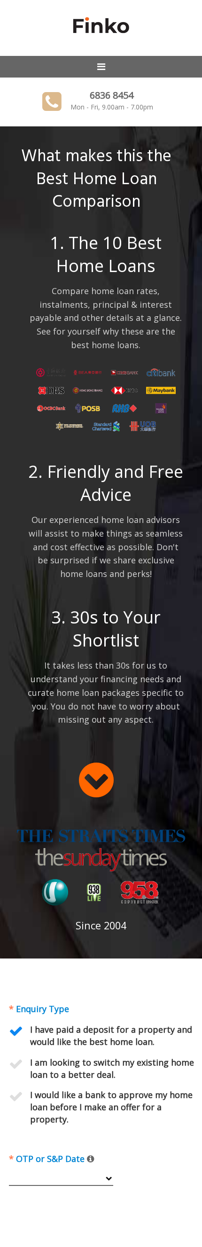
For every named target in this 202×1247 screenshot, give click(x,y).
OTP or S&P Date (48, 1158)
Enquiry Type (39, 1008)
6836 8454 (111, 95)
